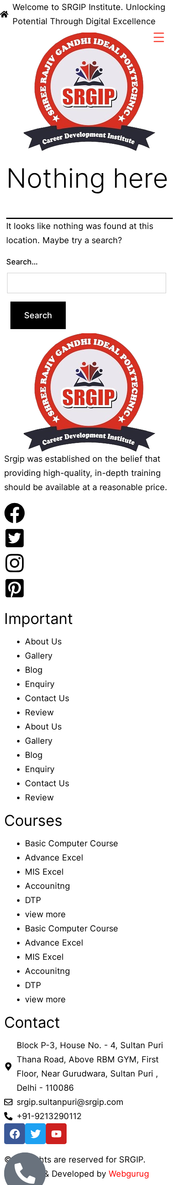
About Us (43, 642)
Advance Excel (54, 858)
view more (45, 914)
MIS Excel (44, 872)
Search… (22, 261)
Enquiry (40, 684)
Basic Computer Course (71, 843)
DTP (33, 900)
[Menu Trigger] (158, 36)
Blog (33, 670)
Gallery (38, 656)
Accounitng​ (47, 886)
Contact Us (47, 698)
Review (39, 712)
